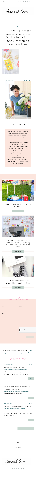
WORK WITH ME (18, 447)
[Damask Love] (16, 464)
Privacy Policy (18, 445)
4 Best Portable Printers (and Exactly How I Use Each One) (18, 282)
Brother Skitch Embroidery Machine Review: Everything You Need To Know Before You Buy (18, 244)
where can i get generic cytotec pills (16, 391)
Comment (21, 306)
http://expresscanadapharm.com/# (16, 369)
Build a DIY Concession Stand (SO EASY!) (18, 205)
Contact (18, 444)
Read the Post (18, 251)
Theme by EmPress (18, 475)
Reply (31, 378)
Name (3, 306)
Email (3, 313)
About (18, 442)
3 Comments (10, 80)
